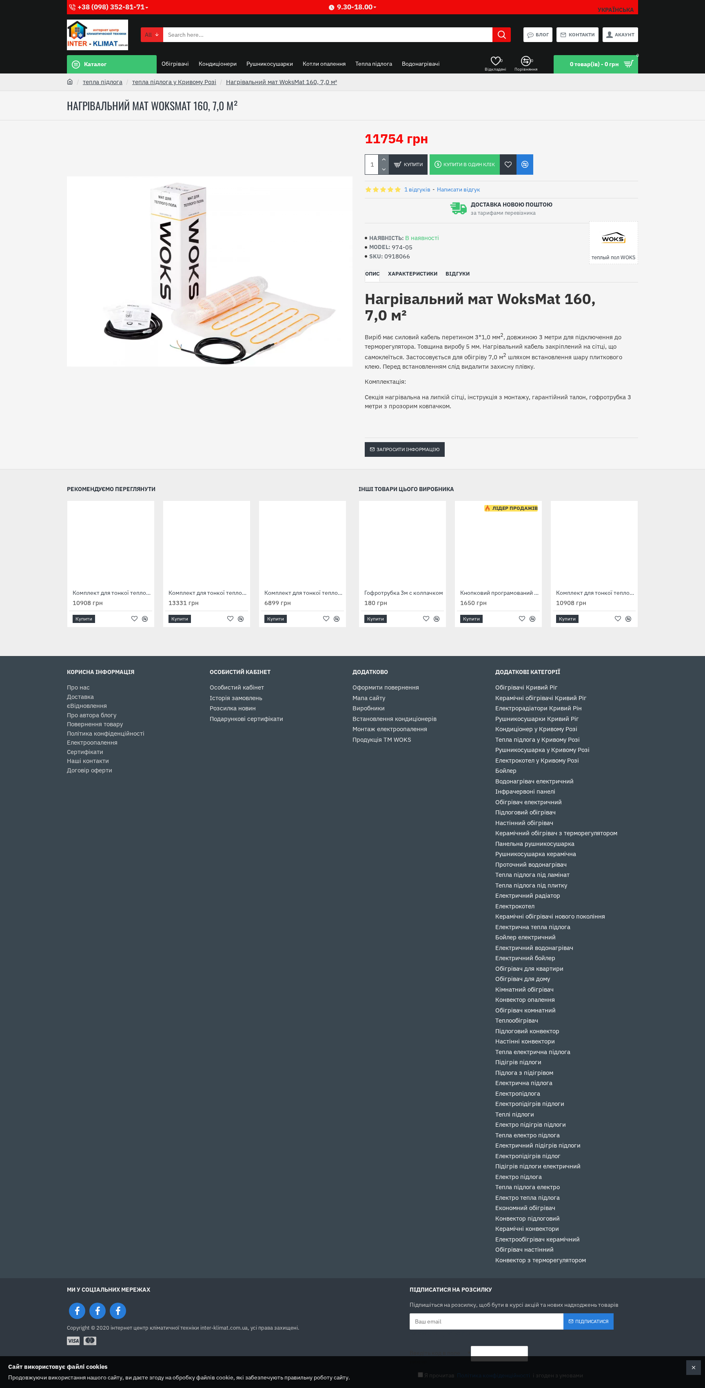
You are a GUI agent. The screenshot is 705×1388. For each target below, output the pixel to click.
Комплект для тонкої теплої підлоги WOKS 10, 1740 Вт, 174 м (112, 592)
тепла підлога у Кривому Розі (174, 82)
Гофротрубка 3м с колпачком (403, 592)
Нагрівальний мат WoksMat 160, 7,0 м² (281, 82)
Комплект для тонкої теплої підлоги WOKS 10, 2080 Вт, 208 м (208, 592)
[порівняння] (525, 164)
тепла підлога (102, 82)
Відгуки (458, 273)
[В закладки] (508, 164)
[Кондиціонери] (118, 1311)
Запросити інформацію (408, 449)
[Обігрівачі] (97, 1311)
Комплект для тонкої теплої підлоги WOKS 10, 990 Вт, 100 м (304, 592)
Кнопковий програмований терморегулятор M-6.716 (500, 592)
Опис (372, 273)
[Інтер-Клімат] (77, 1311)
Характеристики (412, 273)
